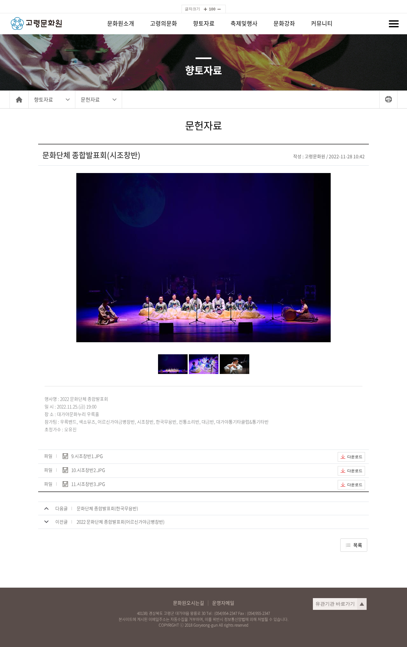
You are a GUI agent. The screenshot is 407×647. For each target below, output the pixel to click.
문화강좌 (284, 23)
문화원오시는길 (188, 603)
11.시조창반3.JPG (88, 484)
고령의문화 (163, 23)
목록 (357, 545)
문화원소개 (120, 23)
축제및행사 (244, 23)
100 (212, 9)
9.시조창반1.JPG (87, 456)
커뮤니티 (322, 23)
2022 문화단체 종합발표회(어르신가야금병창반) (120, 521)
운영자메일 (223, 603)
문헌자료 (90, 99)
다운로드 (354, 457)
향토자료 (204, 23)
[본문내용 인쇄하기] (388, 99)
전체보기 (394, 23)
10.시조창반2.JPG (88, 470)
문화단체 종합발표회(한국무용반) (107, 508)
